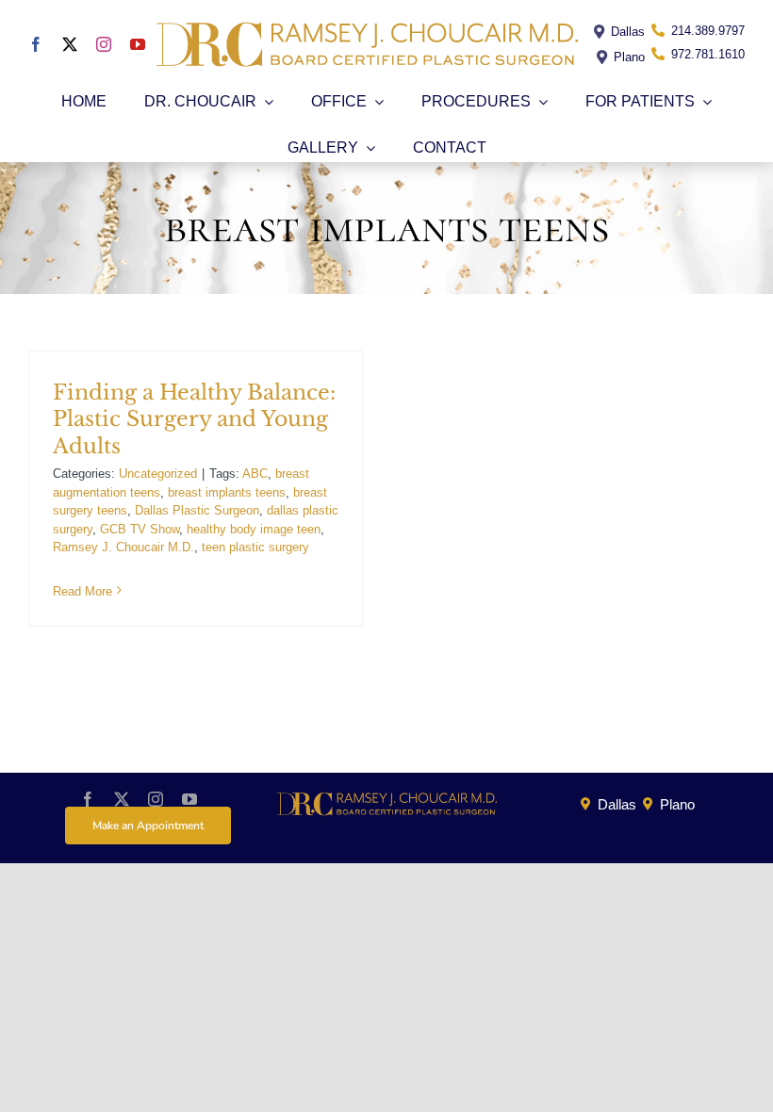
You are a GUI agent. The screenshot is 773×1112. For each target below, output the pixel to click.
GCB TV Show (139, 529)
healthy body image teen (254, 529)
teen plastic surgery (255, 547)
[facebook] (35, 44)
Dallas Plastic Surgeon (197, 510)
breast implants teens (227, 492)
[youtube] (137, 44)
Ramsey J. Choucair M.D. (123, 547)
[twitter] (69, 44)
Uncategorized (158, 473)
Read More (82, 591)
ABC (255, 473)
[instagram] (103, 44)
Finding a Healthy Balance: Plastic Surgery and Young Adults (194, 419)
